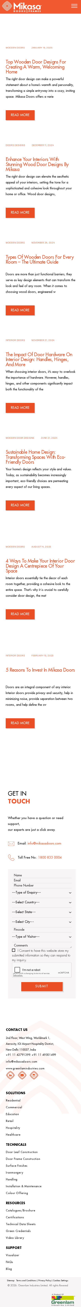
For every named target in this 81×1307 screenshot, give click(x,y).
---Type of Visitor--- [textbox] (26, 936)
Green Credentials (18, 1231)
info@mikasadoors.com (44, 843)
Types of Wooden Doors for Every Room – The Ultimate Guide (40, 260)
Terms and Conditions (26, 1280)
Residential (13, 1100)
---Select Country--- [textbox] (26, 902)
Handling (11, 1179)
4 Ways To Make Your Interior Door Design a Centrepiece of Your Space (40, 566)
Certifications (15, 1217)
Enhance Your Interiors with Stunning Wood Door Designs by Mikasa (37, 164)
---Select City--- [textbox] (23, 921)
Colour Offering (17, 1193)
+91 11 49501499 (44, 1054)
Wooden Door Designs (20, 438)
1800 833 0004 (50, 857)
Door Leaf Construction (22, 1152)
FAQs (9, 1262)
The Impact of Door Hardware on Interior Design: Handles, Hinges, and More (39, 359)
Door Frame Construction (23, 1159)
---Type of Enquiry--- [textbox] (26, 892)
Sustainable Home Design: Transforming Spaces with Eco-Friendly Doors (35, 457)
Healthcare (13, 1134)
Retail (10, 1121)
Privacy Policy (44, 1280)
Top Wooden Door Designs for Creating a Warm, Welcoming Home (36, 67)
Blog (9, 1269)
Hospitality (13, 1127)
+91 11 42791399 (18, 1054)
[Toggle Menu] (74, 6)
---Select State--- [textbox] (24, 912)
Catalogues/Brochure (20, 1210)
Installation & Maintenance (24, 1186)
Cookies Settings (60, 1280)
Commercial (14, 1107)
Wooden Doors (15, 48)
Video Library (15, 1237)
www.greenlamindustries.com (25, 1068)
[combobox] (42, 893)
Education (12, 1114)
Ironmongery (14, 1172)
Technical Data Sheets (21, 1224)
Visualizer (12, 1255)
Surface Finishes (17, 1165)
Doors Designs (15, 145)
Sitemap (10, 1280)
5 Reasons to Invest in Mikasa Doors (40, 670)
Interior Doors (15, 340)
